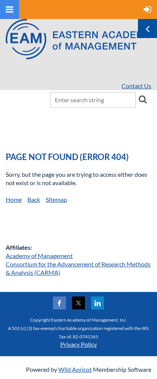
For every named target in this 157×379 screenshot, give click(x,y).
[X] (78, 303)
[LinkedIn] (97, 303)
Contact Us (136, 85)
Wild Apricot (75, 369)
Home (14, 199)
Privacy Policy (78, 344)
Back (33, 199)
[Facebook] (59, 303)
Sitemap (56, 199)
